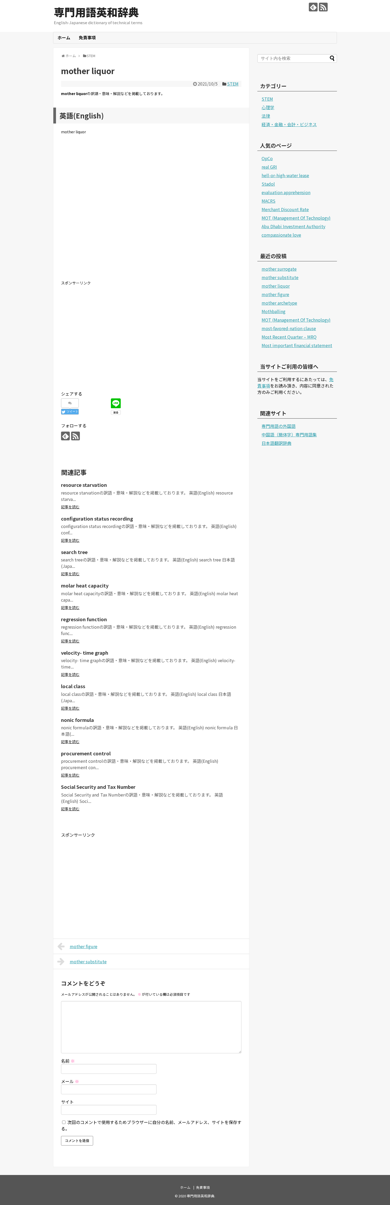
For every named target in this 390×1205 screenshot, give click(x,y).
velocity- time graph (84, 652)
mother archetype (279, 303)
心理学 (268, 107)
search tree (74, 551)
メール (70, 1081)
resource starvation (84, 484)
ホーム (64, 37)
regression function (84, 619)
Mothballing (273, 311)
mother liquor (276, 286)
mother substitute (88, 961)
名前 (68, 1061)
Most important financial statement (297, 345)
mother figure (83, 946)
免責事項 (87, 37)
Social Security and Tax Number (98, 786)
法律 (266, 116)
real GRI (269, 167)
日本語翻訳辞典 (276, 443)
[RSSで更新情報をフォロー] (323, 7)
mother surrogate (279, 269)
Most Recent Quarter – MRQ (289, 337)
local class (73, 686)
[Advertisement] (151, 211)
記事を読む (70, 506)
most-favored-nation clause (289, 328)
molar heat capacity (85, 585)
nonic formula (77, 719)
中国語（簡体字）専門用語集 (289, 434)
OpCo (267, 158)
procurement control (86, 753)
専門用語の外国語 (279, 426)
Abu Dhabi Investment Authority (293, 226)
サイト (67, 1101)
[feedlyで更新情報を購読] (313, 7)
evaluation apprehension (286, 192)
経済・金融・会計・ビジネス (289, 124)
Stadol (268, 184)
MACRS (268, 201)
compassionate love (281, 235)
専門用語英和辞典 (96, 12)
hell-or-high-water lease (285, 175)
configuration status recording (97, 518)
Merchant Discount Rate (285, 209)
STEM (233, 83)
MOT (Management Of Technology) (296, 218)
